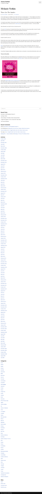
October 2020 (3, 149)
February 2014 (3, 236)
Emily (2, 45)
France (2, 389)
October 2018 (3, 176)
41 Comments (16, 14)
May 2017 (2, 194)
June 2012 (3, 272)
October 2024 (3, 138)
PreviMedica (3, 445)
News (2, 433)
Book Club (2, 375)
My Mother (3, 427)
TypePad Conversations (5, 473)
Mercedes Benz (3, 417)
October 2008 (3, 352)
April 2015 (2, 211)
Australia (2, 369)
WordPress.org (3, 487)
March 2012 (3, 278)
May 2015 (2, 209)
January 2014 (3, 238)
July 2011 (2, 292)
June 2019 (3, 166)
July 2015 (2, 205)
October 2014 (3, 222)
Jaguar (2, 402)
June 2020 (3, 155)
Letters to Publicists (4, 407)
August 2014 (3, 225)
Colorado (2, 379)
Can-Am (2, 377)
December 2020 (4, 147)
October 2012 (3, 265)
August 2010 (3, 312)
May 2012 (2, 274)
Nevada (2, 429)
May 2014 (2, 231)
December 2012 (4, 261)
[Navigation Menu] (40, 2)
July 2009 (2, 335)
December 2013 (4, 240)
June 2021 (3, 144)
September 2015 (4, 203)
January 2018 (3, 189)
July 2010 (2, 314)
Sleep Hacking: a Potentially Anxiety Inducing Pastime (10, 117)
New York (2, 431)
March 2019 (3, 169)
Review (2, 447)
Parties (2, 442)
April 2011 (2, 297)
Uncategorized (3, 474)
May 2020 (2, 157)
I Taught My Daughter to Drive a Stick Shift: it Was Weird (11, 119)
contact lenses (17, 23)
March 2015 (3, 213)
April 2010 (2, 319)
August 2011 (3, 290)
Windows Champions (4, 476)
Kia (1, 406)
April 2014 (2, 232)
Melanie (20, 58)
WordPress (10, 492)
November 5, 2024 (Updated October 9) (8, 114)
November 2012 (4, 263)
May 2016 (2, 200)
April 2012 (2, 276)
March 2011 (3, 299)
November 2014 (4, 220)
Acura (2, 362)
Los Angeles (3, 411)
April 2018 (2, 184)
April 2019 (2, 167)
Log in (2, 481)
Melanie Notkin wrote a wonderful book (12, 80)
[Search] (40, 108)
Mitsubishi (2, 422)
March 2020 (3, 158)
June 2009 (3, 337)
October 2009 (3, 330)
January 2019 (3, 173)
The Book (2, 467)
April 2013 (2, 254)
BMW (2, 373)
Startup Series (3, 460)
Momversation (3, 424)
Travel (2, 471)
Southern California (4, 456)
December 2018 (4, 175)
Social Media (3, 454)
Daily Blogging (3, 384)
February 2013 (3, 258)
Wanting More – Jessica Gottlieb (6, 133)
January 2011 (3, 303)
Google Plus (3, 391)
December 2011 (4, 283)
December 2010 (4, 305)
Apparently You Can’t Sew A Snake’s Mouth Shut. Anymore (19, 128)
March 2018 (3, 185)
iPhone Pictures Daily (4, 400)
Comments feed (4, 485)
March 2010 (3, 321)
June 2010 (3, 316)
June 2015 (3, 207)
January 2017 (3, 196)
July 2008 (2, 357)
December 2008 (4, 348)
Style (2, 462)
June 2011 (3, 294)
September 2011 (4, 288)
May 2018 (2, 182)
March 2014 (3, 234)
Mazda (2, 415)
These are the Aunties (8, 12)
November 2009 (4, 328)
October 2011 (3, 287)
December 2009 (4, 326)
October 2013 (3, 243)
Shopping (2, 453)
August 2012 (3, 269)
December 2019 (4, 160)
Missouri (2, 420)
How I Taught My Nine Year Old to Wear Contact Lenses (18, 130)
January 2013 (3, 260)
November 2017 (4, 191)
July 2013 (2, 249)
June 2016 (3, 198)
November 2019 (4, 162)
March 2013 (3, 256)
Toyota (2, 469)
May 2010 (2, 317)
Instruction (2, 398)
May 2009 (2, 339)
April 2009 (2, 341)
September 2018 (4, 178)
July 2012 (2, 270)
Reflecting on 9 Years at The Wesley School (21, 133)
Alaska (2, 366)
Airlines (2, 364)
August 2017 (3, 193)
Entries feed (3, 483)
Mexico (2, 418)
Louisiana (2, 413)
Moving (2, 426)
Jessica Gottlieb (4, 14)
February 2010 (3, 323)
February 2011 (3, 301)
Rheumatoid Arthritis (4, 451)
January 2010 (3, 325)
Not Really (2, 436)
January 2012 (3, 281)
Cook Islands (3, 380)
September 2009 (4, 332)
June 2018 (3, 180)
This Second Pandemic (5, 121)
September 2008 (4, 354)
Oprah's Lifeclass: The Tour (6, 438)
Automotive (3, 371)
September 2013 (4, 245)
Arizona (2, 368)
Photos (2, 444)
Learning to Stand (4, 115)
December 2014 (4, 218)
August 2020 (3, 151)
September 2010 (4, 310)
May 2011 (2, 296)
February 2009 (3, 344)
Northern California (4, 435)
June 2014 (3, 229)
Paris (2, 440)
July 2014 (2, 227)
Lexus (2, 409)
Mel (5, 29)
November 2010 (4, 307)
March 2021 (3, 146)
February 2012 (3, 279)
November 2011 (4, 285)
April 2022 (2, 140)
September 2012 (4, 267)
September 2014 (4, 223)
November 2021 (4, 142)
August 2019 (3, 164)
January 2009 (3, 346)
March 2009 (3, 343)
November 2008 (4, 350)
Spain (2, 458)
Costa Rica (3, 382)
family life (2, 386)
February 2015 (3, 214)
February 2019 (3, 171)
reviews (2, 449)
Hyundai (2, 395)
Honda (2, 393)
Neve (2, 492)
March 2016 (3, 202)
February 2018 (3, 187)
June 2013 (3, 251)
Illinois (2, 397)
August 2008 (3, 355)
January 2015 (3, 216)
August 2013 (3, 247)
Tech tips (2, 463)
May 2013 (2, 252)
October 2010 (3, 308)
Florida (2, 388)
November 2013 (4, 241)
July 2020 (2, 153)
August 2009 (3, 334)
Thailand (2, 465)
